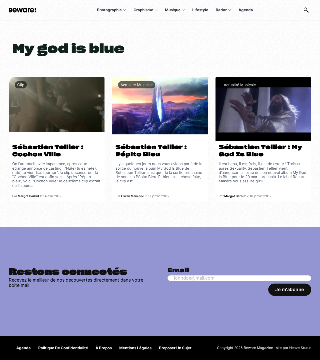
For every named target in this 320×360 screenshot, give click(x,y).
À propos (104, 348)
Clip (20, 84)
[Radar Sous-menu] (229, 10)
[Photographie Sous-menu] (124, 10)
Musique (172, 9)
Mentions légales (135, 348)
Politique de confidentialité (63, 348)
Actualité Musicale (136, 84)
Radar (221, 9)
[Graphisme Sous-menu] (156, 10)
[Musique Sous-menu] (183, 10)
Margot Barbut (28, 196)
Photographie (109, 9)
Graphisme (143, 9)
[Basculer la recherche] (306, 10)
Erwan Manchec (132, 196)
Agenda (245, 9)
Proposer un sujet (175, 348)
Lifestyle (200, 9)
